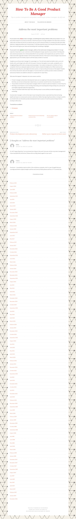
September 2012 (14, 373)
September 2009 (14, 406)
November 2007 (13, 462)
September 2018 (14, 215)
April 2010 (12, 396)
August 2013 (13, 341)
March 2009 (12, 413)
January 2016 (13, 268)
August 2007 (13, 472)
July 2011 (12, 390)
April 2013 (12, 354)
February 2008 (13, 452)
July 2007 (12, 475)
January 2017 (13, 245)
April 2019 (12, 202)
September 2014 (14, 308)
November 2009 (13, 403)
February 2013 (13, 360)
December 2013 (13, 331)
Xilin (17, 145)
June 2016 (12, 258)
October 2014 (13, 304)
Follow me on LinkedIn (44, 22)
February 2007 (13, 492)
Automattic (43, 509)
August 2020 (13, 186)
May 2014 (12, 314)
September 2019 (14, 196)
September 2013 (14, 337)
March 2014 (12, 321)
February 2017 (13, 242)
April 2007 (12, 485)
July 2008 (12, 436)
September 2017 (14, 232)
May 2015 (12, 288)
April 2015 (12, 291)
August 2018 (13, 219)
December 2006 (13, 499)
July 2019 (12, 199)
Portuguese (15, 108)
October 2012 (13, 370)
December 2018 (13, 212)
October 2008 (13, 426)
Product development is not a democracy (23, 133)
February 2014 (13, 324)
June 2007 (12, 479)
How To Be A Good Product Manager (38, 11)
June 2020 (12, 189)
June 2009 (12, 410)
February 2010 (13, 400)
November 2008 (13, 423)
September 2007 (14, 469)
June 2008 (12, 439)
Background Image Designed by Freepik (38, 511)
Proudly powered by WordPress (38, 508)
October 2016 (13, 252)
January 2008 (13, 456)
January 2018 (13, 229)
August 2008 (13, 433)
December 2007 (13, 459)
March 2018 (12, 222)
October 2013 (13, 334)
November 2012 (13, 367)
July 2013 (12, 344)
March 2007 (12, 489)
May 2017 (12, 238)
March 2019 (12, 206)
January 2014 (13, 327)
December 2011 (13, 383)
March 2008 (12, 449)
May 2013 (12, 350)
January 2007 (13, 495)
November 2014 (13, 301)
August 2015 (13, 281)
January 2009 (13, 420)
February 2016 (13, 265)
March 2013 (12, 357)
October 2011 (13, 387)
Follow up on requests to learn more (54, 133)
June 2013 (12, 347)
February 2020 (13, 192)
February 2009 (13, 416)
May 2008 (12, 443)
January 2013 (13, 364)
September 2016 (14, 255)
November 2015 (13, 275)
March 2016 (12, 262)
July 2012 (12, 377)
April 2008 (12, 446)
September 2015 (14, 278)
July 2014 (12, 311)
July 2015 (12, 285)
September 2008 (14, 429)
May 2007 (12, 482)
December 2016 (13, 248)
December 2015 (13, 271)
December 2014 (13, 298)
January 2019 (13, 209)
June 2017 (12, 235)
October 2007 (13, 466)
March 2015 (12, 294)
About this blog (30, 22)
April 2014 (12, 318)
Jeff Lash (43, 34)
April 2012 (12, 380)
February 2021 (13, 183)
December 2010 (13, 393)
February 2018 (13, 225)
